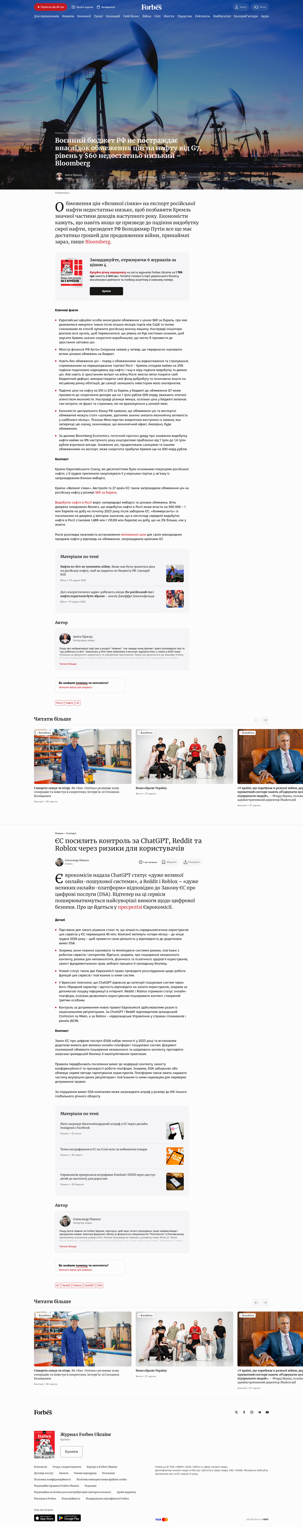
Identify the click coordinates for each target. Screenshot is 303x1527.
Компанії (84, 16)
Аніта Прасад (73, 175)
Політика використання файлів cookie (101, 1479)
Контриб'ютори (246, 16)
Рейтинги (202, 16)
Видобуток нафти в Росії (73, 502)
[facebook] (244, 1412)
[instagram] (252, 1412)
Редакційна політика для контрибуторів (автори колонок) (72, 1492)
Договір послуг (43, 1473)
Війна (147, 16)
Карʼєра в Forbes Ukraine (102, 1466)
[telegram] (259, 1412)
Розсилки (108, 1473)
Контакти (40, 1466)
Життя (169, 16)
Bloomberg (97, 242)
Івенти (63, 1473)
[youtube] (267, 1412)
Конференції (108, 7)
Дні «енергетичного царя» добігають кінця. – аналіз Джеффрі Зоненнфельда (107, 594)
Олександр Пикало (77, 860)
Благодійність (71, 1498)
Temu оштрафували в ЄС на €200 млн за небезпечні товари (103, 1149)
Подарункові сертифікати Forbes (107, 1498)
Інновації (113, 16)
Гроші (98, 16)
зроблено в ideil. (257, 1519)
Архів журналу (126, 1492)
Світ (157, 16)
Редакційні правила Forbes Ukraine (56, 1485)
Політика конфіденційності (52, 1479)
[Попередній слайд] (256, 1302)
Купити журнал (85, 7)
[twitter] (236, 1412)
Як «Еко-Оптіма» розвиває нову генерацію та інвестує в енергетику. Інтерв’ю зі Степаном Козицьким (76, 792)
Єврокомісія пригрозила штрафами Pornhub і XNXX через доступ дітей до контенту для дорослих (107, 1176)
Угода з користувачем (67, 1466)
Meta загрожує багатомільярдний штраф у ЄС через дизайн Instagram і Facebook (103, 1125)
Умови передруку (85, 1473)
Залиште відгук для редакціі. (76, 687)
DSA (99, 1285)
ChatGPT (89, 1285)
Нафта (69, 702)
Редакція (90, 1485)
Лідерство (184, 16)
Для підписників (46, 16)
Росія (59, 702)
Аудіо (265, 16)
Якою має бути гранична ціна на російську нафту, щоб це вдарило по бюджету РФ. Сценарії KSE (107, 570)
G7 (77, 702)
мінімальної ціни (133, 534)
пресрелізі (129, 907)
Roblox (77, 1285)
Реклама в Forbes (45, 1498)
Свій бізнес (131, 16)
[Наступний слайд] (265, 720)
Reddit (66, 1285)
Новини (68, 16)
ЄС (57, 1285)
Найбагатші (222, 16)
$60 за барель (106, 492)
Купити (106, 291)
